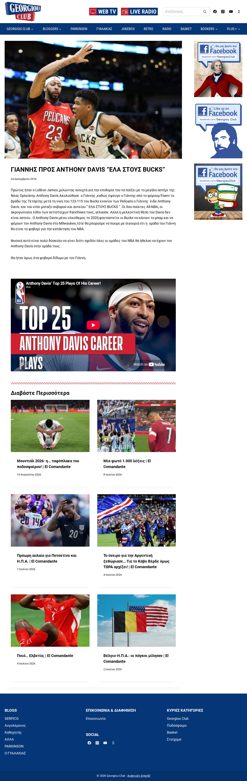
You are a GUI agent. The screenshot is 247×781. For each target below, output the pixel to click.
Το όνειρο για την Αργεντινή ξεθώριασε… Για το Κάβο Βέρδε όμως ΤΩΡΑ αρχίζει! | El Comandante (136, 561)
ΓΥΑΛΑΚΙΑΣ (104, 29)
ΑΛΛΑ (9, 739)
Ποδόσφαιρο (177, 725)
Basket (172, 732)
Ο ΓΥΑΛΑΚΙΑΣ (15, 753)
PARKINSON (79, 29)
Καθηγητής (13, 732)
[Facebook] (214, 11)
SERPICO (12, 718)
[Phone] (238, 11)
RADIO (166, 29)
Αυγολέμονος (15, 725)
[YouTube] (231, 11)
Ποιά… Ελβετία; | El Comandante (45, 655)
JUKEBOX (128, 29)
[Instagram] (222, 11)
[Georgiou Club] (23, 12)
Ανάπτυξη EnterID (138, 776)
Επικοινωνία (96, 718)
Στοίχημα (174, 739)
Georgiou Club (178, 718)
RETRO (148, 29)
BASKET (186, 29)
